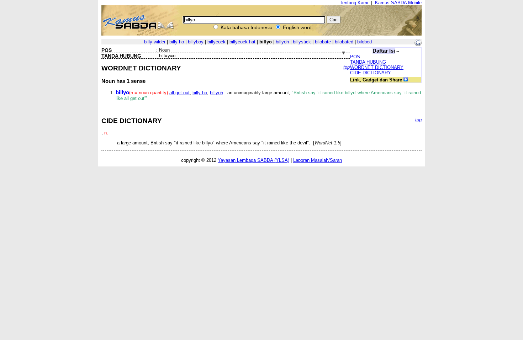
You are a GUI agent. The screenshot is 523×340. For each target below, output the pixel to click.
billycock (216, 41)
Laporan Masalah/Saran (317, 160)
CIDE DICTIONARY (370, 72)
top (346, 67)
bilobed (364, 41)
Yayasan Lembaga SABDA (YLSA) (253, 160)
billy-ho (176, 41)
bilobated (344, 41)
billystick (302, 41)
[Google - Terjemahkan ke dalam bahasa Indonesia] (418, 44)
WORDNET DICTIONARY (376, 67)
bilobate (323, 41)
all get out (179, 92)
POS (355, 56)
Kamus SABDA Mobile (398, 2)
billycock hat (242, 41)
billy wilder (154, 41)
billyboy (196, 41)
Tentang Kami (354, 2)
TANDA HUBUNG (368, 62)
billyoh (282, 41)
